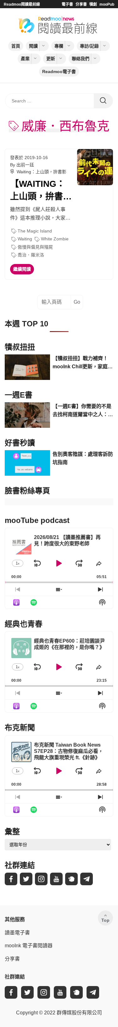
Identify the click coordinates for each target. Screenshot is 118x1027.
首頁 (15, 46)
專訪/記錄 (89, 46)
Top (105, 920)
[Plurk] (71, 879)
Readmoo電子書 (59, 71)
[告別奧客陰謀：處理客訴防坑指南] (27, 463)
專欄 (58, 46)
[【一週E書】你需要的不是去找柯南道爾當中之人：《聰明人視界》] (27, 415)
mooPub (106, 4)
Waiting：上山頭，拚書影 (41, 171)
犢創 (93, 4)
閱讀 (33, 46)
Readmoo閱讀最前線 (22, 4)
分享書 (81, 4)
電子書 (67, 4)
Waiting (25, 238)
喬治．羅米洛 (31, 254)
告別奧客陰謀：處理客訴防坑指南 (83, 458)
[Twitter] (26, 879)
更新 (50, 58)
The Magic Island (35, 230)
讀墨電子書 (17, 932)
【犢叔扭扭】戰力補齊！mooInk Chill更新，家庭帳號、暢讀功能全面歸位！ (83, 363)
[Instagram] (41, 879)
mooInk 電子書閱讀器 (29, 945)
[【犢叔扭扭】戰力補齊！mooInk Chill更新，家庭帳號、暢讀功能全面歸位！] (27, 367)
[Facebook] (11, 879)
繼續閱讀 (22, 269)
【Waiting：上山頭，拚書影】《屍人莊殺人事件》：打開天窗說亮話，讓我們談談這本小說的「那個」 (41, 190)
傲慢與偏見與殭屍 (35, 247)
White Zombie (55, 238)
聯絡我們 (80, 58)
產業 (25, 58)
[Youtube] (56, 879)
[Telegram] (86, 879)
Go (77, 302)
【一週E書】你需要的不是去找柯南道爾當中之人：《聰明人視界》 (82, 411)
